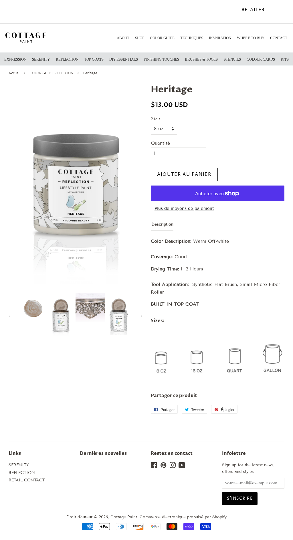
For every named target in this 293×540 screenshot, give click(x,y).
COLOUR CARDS (261, 59)
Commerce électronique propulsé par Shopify (183, 517)
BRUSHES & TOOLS (201, 59)
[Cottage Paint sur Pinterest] (163, 466)
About (123, 38)
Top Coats (94, 59)
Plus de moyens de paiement (184, 208)
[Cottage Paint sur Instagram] (172, 466)
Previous (12, 316)
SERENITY (19, 465)
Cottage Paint (123, 517)
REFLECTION (22, 472)
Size (155, 118)
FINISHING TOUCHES (161, 59)
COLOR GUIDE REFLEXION (51, 73)
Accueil (14, 73)
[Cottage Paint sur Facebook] (154, 466)
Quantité (160, 143)
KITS (285, 59)
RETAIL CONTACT (27, 480)
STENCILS (232, 59)
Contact (278, 38)
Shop (139, 38)
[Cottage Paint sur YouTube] (182, 466)
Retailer (252, 9)
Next (140, 316)
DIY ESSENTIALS (123, 59)
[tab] (162, 225)
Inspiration (220, 38)
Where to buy (250, 38)
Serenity (41, 59)
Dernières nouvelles (103, 453)
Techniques (191, 38)
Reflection (67, 59)
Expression (15, 59)
